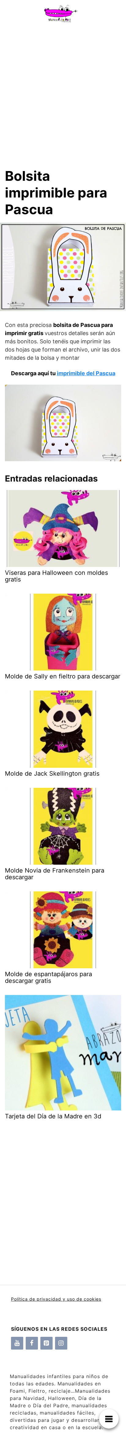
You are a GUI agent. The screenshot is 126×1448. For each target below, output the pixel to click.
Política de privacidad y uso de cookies (56, 1299)
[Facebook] (32, 1343)
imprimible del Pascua (86, 373)
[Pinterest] (46, 1343)
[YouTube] (17, 1343)
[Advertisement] (63, 92)
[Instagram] (61, 1343)
